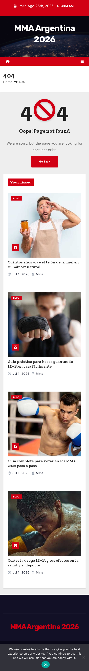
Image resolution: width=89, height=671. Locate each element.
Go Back (44, 161)
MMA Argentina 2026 (44, 626)
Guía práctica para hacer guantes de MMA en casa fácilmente (40, 364)
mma (39, 274)
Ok (46, 664)
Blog (16, 198)
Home (7, 82)
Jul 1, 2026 (21, 274)
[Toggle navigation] (82, 61)
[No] (83, 657)
